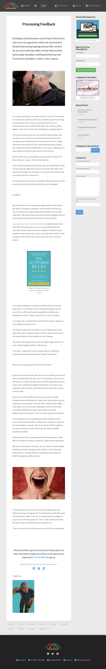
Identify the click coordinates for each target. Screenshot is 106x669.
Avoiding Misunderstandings (87, 120)
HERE (43, 557)
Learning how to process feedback (27, 224)
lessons (11, 629)
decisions (31, 624)
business (11, 624)
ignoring (53, 624)
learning (64, 624)
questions (43, 629)
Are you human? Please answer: (86, 200)
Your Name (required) (82, 161)
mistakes (32, 629)
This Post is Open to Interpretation (85, 111)
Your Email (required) (82, 168)
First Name (79, 53)
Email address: (81, 61)
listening (21, 629)
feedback (42, 624)
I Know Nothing (83, 135)
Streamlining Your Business (87, 127)
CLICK (37, 557)
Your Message (80, 176)
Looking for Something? (87, 146)
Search (95, 150)
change (21, 624)
